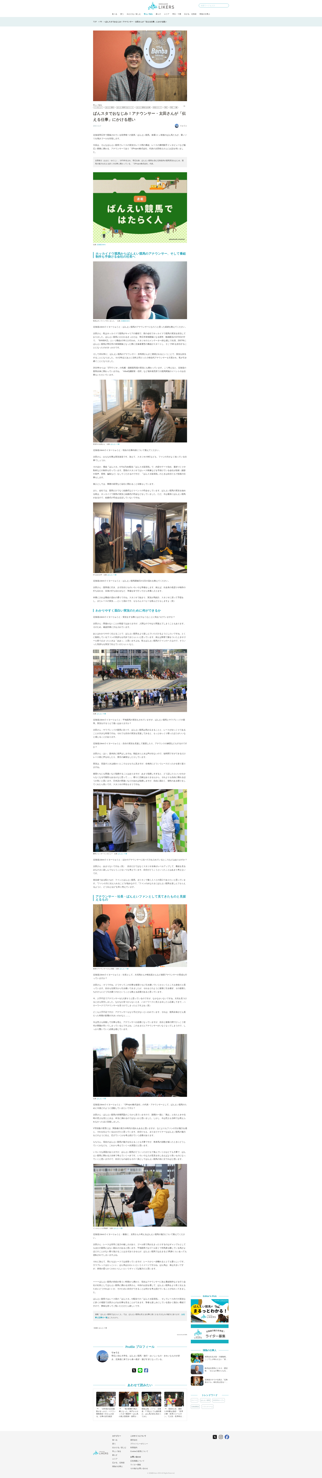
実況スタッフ (157, 107)
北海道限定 (195, 1407)
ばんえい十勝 (114, 444)
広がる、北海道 (190, 14)
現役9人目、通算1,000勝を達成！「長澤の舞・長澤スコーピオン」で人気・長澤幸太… (174, 1412)
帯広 (166, 107)
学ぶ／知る (148, 14)
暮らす (158, 14)
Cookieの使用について (139, 1451)
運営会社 (133, 1440)
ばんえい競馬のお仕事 (143, 107)
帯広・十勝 (176, 14)
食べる (114, 14)
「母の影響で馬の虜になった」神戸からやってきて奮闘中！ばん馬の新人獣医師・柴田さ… (128, 1412)
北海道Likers (101, 244)
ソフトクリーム (207, 1407)
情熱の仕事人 (204, 14)
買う (122, 14)
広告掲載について (137, 1461)
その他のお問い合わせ (139, 1468)
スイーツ (194, 1400)
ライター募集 (135, 1465)
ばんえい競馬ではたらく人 (125, 107)
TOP (95, 22)
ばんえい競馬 (109, 107)
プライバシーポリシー (139, 1444)
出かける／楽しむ (134, 14)
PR (101, 22)
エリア (166, 14)
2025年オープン (218, 1400)
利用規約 (133, 1447)
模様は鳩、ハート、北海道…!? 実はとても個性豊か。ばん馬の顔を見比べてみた (151, 1412)
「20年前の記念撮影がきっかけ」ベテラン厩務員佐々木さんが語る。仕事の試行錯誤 (106, 1412)
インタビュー (98, 107)
